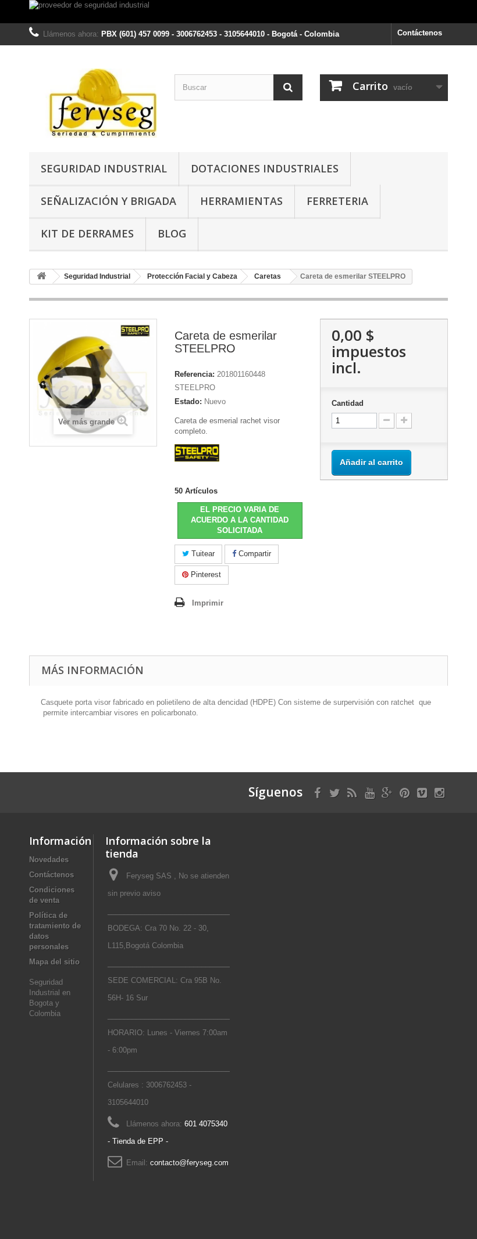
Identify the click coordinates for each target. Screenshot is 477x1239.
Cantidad (348, 403)
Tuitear (202, 553)
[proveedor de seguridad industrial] (238, 11)
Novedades (49, 859)
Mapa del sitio (54, 961)
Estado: (188, 401)
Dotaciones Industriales (265, 168)
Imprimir (207, 603)
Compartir (253, 553)
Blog (172, 233)
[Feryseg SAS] (93, 103)
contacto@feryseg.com (189, 1162)
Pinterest (204, 574)
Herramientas (241, 201)
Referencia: (195, 374)
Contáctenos (419, 32)
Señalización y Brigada (108, 201)
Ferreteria (337, 201)
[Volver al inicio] (41, 276)
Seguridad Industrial (104, 168)
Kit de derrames (87, 233)
